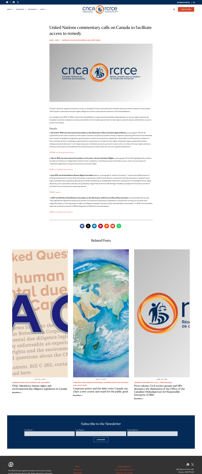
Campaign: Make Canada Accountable (88, 382)
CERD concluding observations (61, 212)
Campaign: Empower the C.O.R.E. (146, 382)
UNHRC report (54, 192)
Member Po (181, 2)
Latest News (95, 40)
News (42, 9)
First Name (28, 430)
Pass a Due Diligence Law (124, 470)
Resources (32, 9)
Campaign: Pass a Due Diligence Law (76, 40)
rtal (188, 2)
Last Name (80, 430)
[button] (174, 9)
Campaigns (20, 9)
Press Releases (166, 382)
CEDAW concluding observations (61, 152)
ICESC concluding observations (61, 169)
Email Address (132, 430)
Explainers (45, 382)
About (9, 9)
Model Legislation (124, 466)
